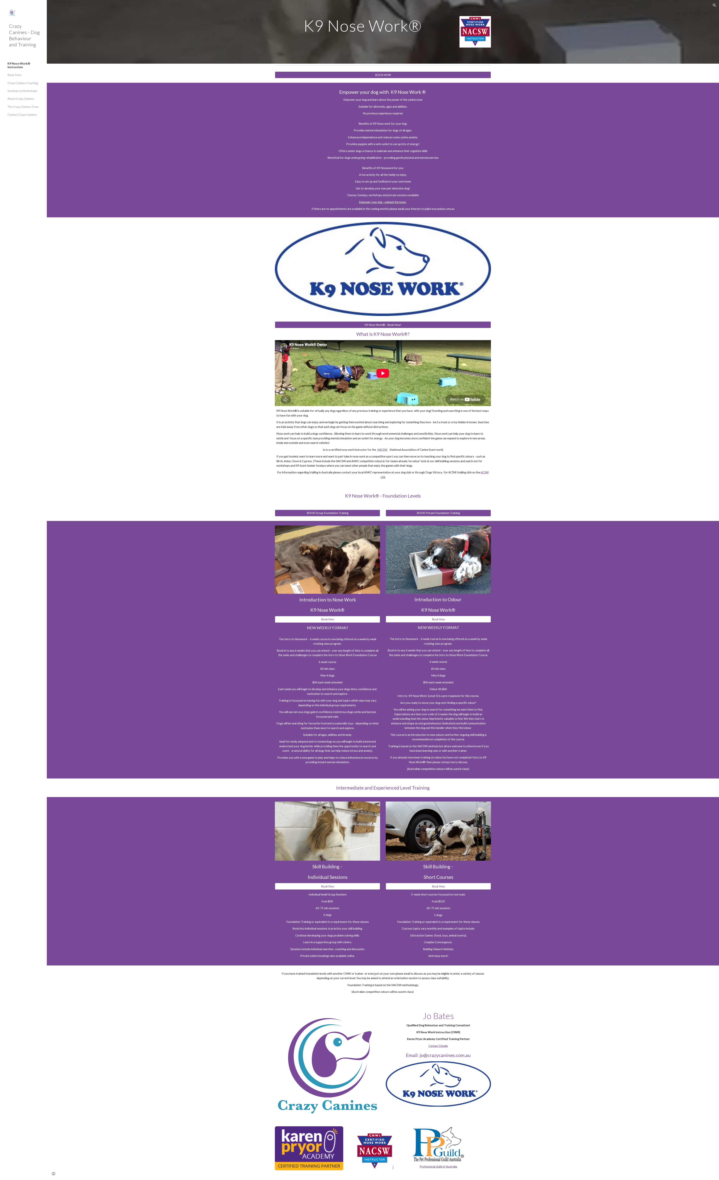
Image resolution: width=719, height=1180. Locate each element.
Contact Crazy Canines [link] (22, 114)
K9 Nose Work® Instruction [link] (18, 65)
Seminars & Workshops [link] (22, 90)
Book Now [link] (14, 75)
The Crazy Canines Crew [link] (23, 106)
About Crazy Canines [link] (20, 98)
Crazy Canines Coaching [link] (22, 83)
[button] (714, 5)
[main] (364, 25)
